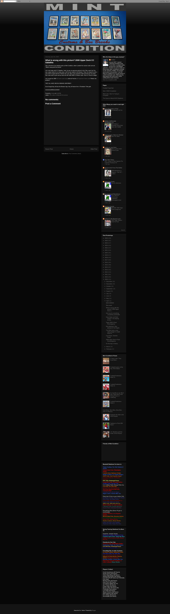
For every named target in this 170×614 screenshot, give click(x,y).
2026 (106, 238)
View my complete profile (110, 79)
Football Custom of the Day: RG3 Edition (116, 367)
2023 (106, 245)
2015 (106, 264)
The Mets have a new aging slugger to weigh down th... (113, 332)
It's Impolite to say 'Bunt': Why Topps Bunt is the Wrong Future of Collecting (117, 395)
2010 (106, 277)
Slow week (109, 305)
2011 (106, 274)
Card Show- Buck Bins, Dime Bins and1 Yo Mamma (112, 410)
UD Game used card (61, 78)
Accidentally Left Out (117, 110)
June (107, 296)
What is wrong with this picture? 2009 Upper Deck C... (112, 309)
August (108, 291)
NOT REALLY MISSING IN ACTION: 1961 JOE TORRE (117, 125)
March (108, 346)
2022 (106, 248)
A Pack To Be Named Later (113, 218)
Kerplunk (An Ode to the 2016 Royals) (117, 415)
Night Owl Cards (110, 181)
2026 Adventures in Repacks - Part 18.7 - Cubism (117, 172)
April (107, 300)
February (109, 349)
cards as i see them (110, 147)
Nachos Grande (109, 206)
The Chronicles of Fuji (111, 108)
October (108, 286)
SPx (50, 95)
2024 (106, 243)
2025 (106, 240)
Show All (123, 230)
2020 (106, 252)
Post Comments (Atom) (75, 153)
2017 (106, 260)
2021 (106, 250)
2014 (106, 267)
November (109, 284)
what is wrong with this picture (60, 95)
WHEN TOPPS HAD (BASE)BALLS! (110, 121)
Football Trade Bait (108, 88)
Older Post (94, 149)
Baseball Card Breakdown (112, 194)
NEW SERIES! (110, 303)
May (107, 298)
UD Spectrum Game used (83, 78)
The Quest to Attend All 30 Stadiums (113, 98)
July (107, 293)
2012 (106, 272)
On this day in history (112, 343)
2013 (106, 269)
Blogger (94, 610)
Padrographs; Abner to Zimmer (114, 135)
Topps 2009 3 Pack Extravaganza (111, 323)
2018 (106, 257)
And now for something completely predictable (113, 313)
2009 (106, 279)
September (109, 288)
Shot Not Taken (109, 159)
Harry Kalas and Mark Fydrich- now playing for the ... (112, 318)
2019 (106, 255)
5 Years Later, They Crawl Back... (115, 359)
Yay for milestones (116, 183)
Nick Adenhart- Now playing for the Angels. (113, 327)
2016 (106, 262)
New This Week (116, 136)
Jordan (113, 59)
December (109, 281)
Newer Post (49, 149)
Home (72, 149)
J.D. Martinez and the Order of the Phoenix (116, 432)
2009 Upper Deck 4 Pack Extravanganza (113, 340)
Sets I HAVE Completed (109, 91)
